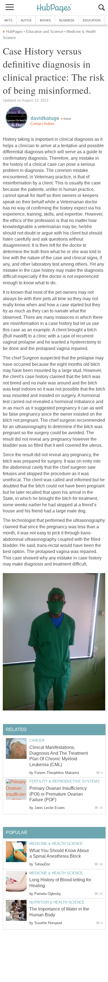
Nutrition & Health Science (56, 902)
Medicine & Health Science (56, 844)
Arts (8, 20)
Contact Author (42, 124)
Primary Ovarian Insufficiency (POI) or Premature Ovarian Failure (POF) (58, 794)
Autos (26, 20)
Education (92, 20)
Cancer (36, 740)
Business (66, 20)
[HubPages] (54, 8)
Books (45, 20)
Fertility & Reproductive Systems (64, 781)
